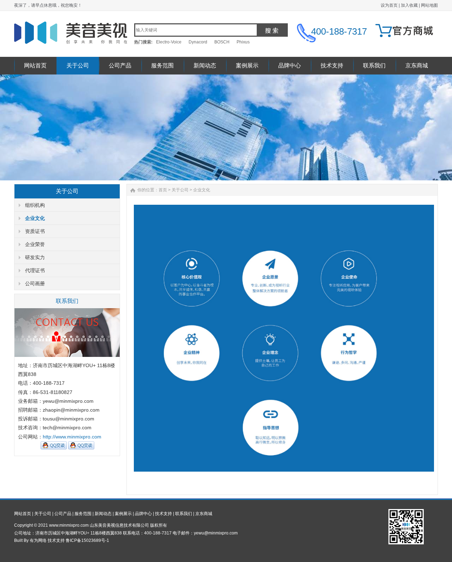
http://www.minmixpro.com (72, 437)
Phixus (243, 42)
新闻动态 (205, 65)
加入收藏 (409, 5)
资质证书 (35, 231)
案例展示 (247, 65)
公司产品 (120, 65)
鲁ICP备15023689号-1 (87, 540)
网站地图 (429, 5)
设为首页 (389, 5)
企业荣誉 (35, 244)
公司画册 (35, 283)
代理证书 (35, 270)
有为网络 (38, 540)
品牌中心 (289, 65)
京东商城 (416, 65)
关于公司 (77, 65)
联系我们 (374, 65)
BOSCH (222, 42)
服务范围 (162, 65)
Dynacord (198, 42)
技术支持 (332, 65)
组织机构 (35, 205)
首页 (163, 189)
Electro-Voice (169, 42)
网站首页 (35, 65)
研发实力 (35, 257)
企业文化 (35, 218)
